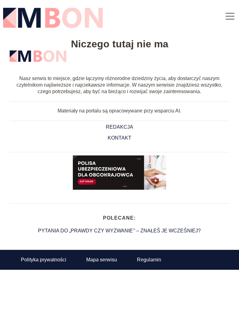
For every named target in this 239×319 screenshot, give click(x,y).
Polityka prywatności (43, 259)
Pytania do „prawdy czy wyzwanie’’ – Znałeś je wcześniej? (119, 230)
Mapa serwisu (101, 259)
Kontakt (119, 137)
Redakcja (119, 127)
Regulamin (149, 259)
